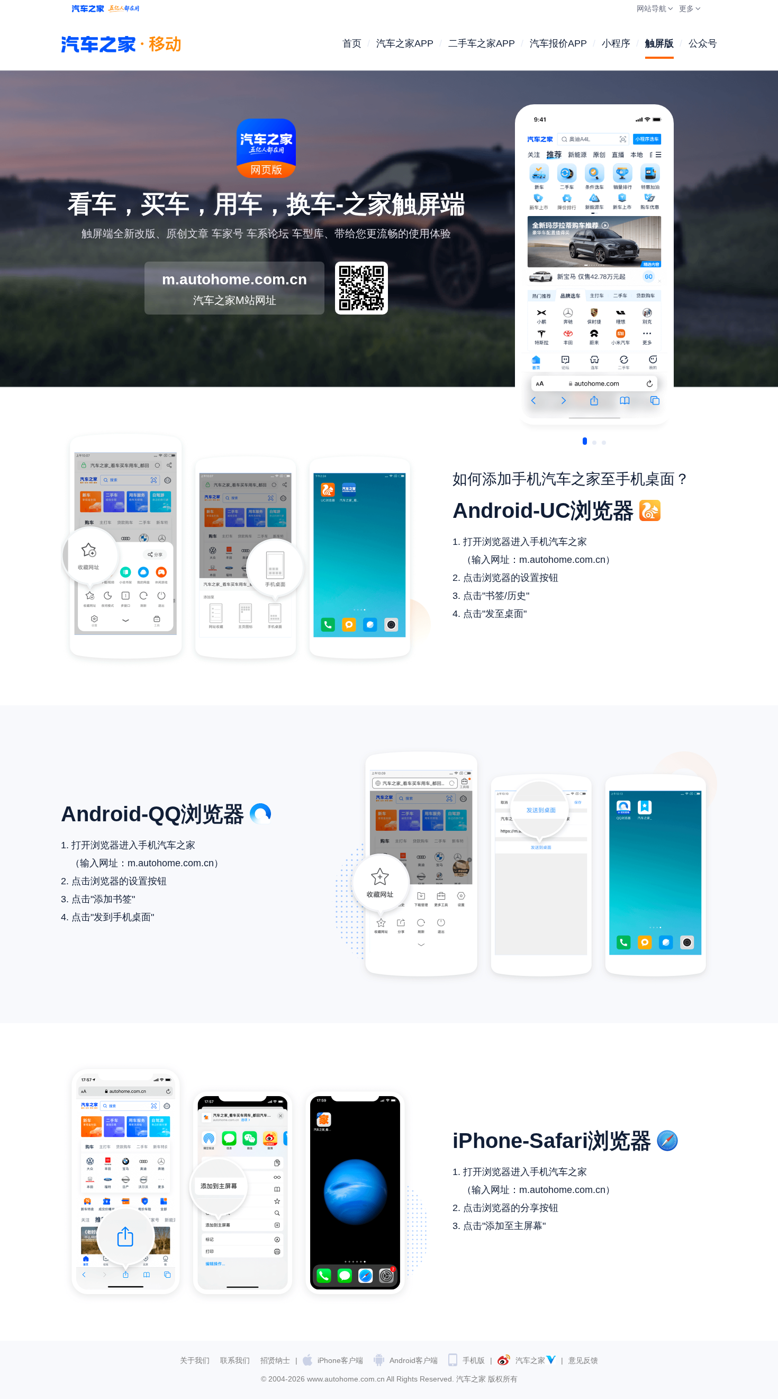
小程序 (616, 43)
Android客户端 (414, 1360)
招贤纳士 (275, 1360)
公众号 (703, 43)
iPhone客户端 (340, 1360)
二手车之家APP (481, 43)
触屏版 (659, 43)
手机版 (474, 1360)
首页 (351, 43)
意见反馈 (583, 1360)
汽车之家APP (404, 43)
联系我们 (235, 1360)
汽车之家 (530, 1360)
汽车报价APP (558, 43)
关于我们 (195, 1360)
